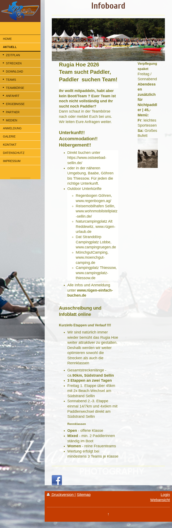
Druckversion (63, 495)
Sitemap (84, 495)
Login (165, 495)
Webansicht (160, 500)
